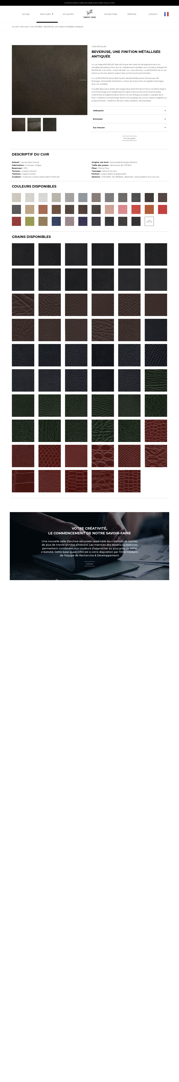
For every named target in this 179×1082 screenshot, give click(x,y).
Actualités (68, 14)
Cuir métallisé (36, 26)
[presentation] (82, 80)
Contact (153, 14)
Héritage (131, 14)
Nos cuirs (45, 14)
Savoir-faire (110, 14)
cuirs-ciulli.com (106, 3)
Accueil (26, 14)
